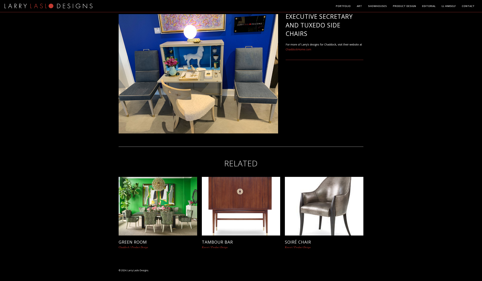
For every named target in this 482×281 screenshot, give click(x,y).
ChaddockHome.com (298, 49)
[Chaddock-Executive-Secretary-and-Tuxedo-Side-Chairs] (198, 73)
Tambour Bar (217, 242)
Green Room (133, 242)
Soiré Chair (298, 242)
